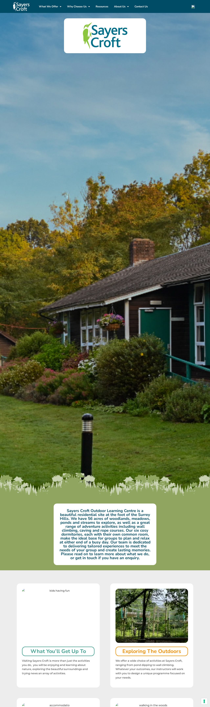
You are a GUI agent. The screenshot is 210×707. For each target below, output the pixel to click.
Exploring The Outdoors (151, 651)
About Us (120, 6)
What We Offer (48, 6)
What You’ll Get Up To (58, 651)
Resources (102, 6)
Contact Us (141, 6)
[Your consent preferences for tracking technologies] (204, 701)
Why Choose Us (77, 6)
